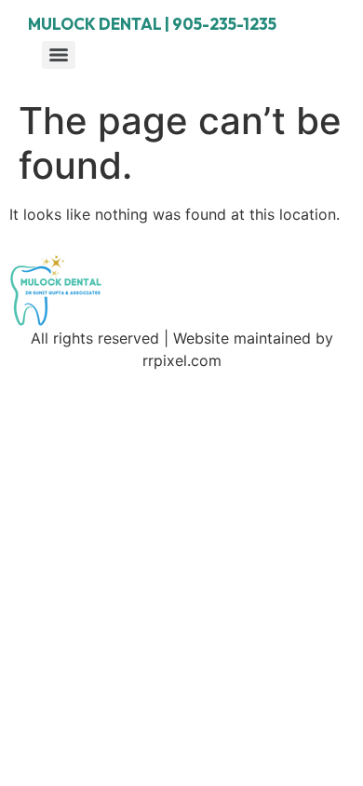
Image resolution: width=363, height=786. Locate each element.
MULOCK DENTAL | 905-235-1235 (152, 24)
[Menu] (58, 55)
